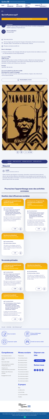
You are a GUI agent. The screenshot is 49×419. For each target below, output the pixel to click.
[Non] (47, 415)
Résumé (9, 161)
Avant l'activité (17, 161)
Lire (15, 228)
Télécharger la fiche (26, 79)
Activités (9, 327)
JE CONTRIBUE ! (43, 5)
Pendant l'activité (27, 161)
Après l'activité (37, 161)
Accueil (3, 327)
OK (24, 417)
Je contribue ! (39, 360)
